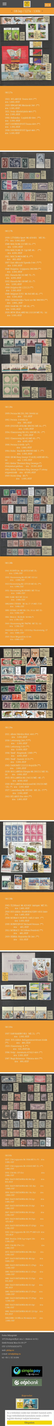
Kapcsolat (27, 1395)
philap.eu (27, 4)
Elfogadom (29, 1422)
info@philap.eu (14, 1354)
